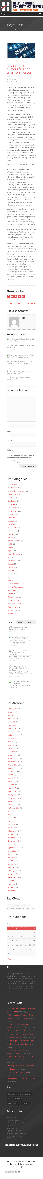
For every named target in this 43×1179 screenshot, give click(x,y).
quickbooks (10, 908)
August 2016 (12, 851)
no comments (13, 82)
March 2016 (12, 867)
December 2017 (13, 798)
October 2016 (13, 844)
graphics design (21, 905)
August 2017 (12, 811)
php (9, 557)
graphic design (13, 527)
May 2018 (11, 781)
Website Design (13, 610)
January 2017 (12, 834)
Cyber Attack (12, 508)
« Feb (9, 959)
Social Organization (14, 584)
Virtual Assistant (13, 600)
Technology (12, 590)
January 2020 (12, 732)
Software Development (16, 587)
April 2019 (11, 752)
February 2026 (13, 709)
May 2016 (11, 861)
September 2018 (14, 768)
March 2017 (12, 828)
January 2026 (12, 712)
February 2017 (13, 831)
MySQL (10, 544)
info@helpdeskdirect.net (17, 1134)
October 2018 (13, 765)
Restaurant (11, 570)
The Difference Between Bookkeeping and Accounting (20, 346)
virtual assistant (20, 908)
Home (7, 29)
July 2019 (11, 742)
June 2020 (11, 715)
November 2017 (13, 801)
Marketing (11, 534)
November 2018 (13, 762)
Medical (10, 537)
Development (12, 511)
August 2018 (12, 771)
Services (11, 580)
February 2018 (13, 791)
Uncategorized (13, 597)
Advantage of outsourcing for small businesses (19, 69)
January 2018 (12, 795)
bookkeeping (11, 905)
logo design (12, 531)
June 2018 (11, 778)
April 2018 (11, 785)
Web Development (14, 604)
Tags (29, 622)
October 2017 (12, 805)
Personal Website (14, 554)
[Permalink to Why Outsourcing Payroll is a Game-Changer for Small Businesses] (21, 356)
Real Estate (11, 567)
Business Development (16, 491)
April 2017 (11, 824)
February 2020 (13, 728)
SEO (9, 577)
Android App (12, 484)
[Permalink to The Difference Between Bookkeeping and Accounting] (21, 340)
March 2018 (12, 788)
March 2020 (12, 725)
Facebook (11, 521)
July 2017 (11, 814)
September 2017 (13, 808)
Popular (11, 622)
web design (30, 908)
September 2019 (13, 735)
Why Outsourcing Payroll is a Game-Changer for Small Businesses (20, 362)
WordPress (12, 613)
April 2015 (11, 881)
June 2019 (11, 745)
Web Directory (13, 607)
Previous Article (13, 303)
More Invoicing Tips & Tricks (18, 1072)
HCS (10, 76)
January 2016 (12, 874)
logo (29, 905)
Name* (9, 432)
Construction (12, 501)
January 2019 (12, 755)
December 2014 (13, 891)
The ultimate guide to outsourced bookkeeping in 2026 (19, 378)
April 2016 (11, 864)
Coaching (11, 498)
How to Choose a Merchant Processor (21, 1078)
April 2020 (11, 722)
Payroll (10, 551)
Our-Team (11, 547)
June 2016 (11, 857)
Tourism (10, 594)
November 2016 (13, 841)
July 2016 (11, 854)
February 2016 (13, 871)
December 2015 (13, 877)
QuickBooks (12, 561)
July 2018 (11, 775)
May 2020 (11, 718)
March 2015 (12, 884)
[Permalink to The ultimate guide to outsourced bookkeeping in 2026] (21, 372)
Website (10, 450)
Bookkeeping (12, 79)
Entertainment (12, 518)
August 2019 (12, 738)
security (10, 574)
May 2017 (11, 821)
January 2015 (12, 887)
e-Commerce (12, 514)
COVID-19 (11, 504)
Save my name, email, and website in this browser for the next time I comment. (21, 457)
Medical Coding (13, 541)
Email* (9, 441)
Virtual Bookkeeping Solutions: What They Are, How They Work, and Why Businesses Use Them (20, 1034)
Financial (11, 524)
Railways (11, 564)
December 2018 (13, 758)
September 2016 (14, 848)
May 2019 (11, 748)
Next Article (31, 303)
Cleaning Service (14, 494)
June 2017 (11, 818)
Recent (20, 622)
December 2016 (13, 838)
